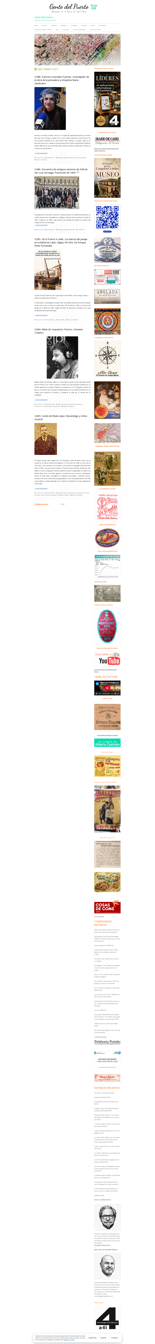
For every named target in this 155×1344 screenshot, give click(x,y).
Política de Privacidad (79, 29)
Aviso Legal (66, 29)
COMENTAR (54, 25)
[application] (107, 688)
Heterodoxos (38, 406)
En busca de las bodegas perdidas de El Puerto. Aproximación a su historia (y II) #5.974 (107, 939)
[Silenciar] (115, 694)
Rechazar (103, 1338)
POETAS (93, 25)
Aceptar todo (93, 1338)
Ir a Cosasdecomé (99, 916)
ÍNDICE (36, 25)
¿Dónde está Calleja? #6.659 (102, 1097)
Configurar (114, 1338)
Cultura (71, 404)
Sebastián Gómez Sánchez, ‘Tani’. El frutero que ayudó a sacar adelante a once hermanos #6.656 (107, 1017)
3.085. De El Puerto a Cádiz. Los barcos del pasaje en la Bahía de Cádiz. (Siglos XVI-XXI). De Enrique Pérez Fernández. (60, 242)
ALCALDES (44, 25)
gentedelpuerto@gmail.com (102, 1245)
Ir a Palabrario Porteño (100, 1037)
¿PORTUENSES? (102, 25)
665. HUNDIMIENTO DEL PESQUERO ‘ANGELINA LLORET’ (106, 952)
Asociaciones (65, 404)
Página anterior (42, 504)
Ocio (43, 406)
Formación (72, 229)
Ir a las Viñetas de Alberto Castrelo (107, 735)
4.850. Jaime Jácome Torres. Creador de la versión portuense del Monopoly (107, 1003)
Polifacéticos (48, 406)
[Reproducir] (97, 694)
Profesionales (56, 406)
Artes (59, 404)
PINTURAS (84, 25)
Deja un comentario (41, 160)
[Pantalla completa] (118, 694)
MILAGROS (63, 25)
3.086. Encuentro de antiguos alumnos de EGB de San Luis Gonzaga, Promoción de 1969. (61, 171)
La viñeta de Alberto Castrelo (43, 29)
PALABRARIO (74, 25)
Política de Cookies (95, 29)
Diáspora (66, 157)
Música (47, 495)
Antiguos (60, 157)
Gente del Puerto (43, 17)
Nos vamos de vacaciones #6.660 (104, 1093)
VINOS (57, 29)
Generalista (61, 320)
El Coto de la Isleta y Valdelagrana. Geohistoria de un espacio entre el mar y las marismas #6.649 (107, 1169)
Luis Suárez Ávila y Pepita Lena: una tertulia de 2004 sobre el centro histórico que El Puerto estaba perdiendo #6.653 (106, 1140)
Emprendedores (78, 404)
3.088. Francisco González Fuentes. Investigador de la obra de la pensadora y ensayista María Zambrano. (61, 80)
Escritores (71, 157)
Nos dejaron (83, 157)
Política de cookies (69, 1339)
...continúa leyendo (41, 153)
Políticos (66, 495)
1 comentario (81, 229)
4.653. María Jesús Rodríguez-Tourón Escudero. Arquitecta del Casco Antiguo (107, 968)
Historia (77, 157)
